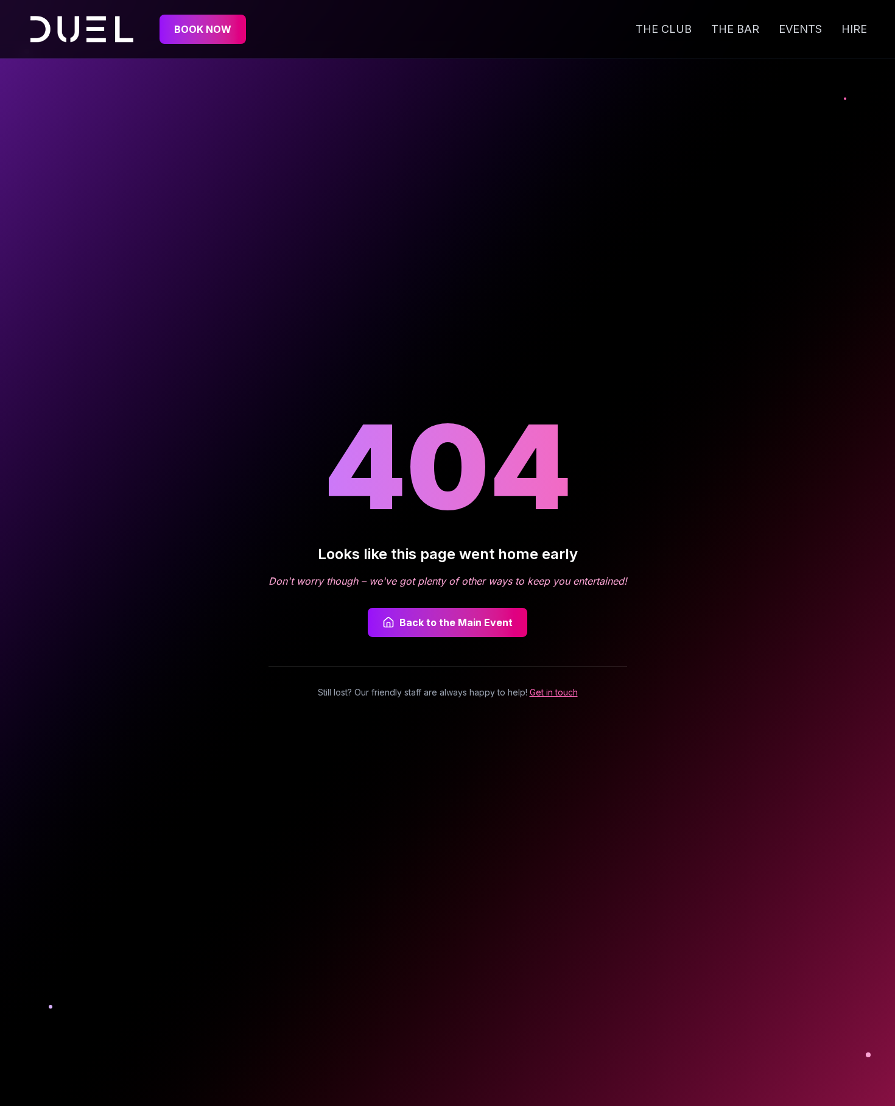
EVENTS (800, 29)
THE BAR (735, 29)
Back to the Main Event (456, 622)
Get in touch (554, 692)
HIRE (854, 29)
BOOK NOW (202, 29)
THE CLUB (664, 29)
